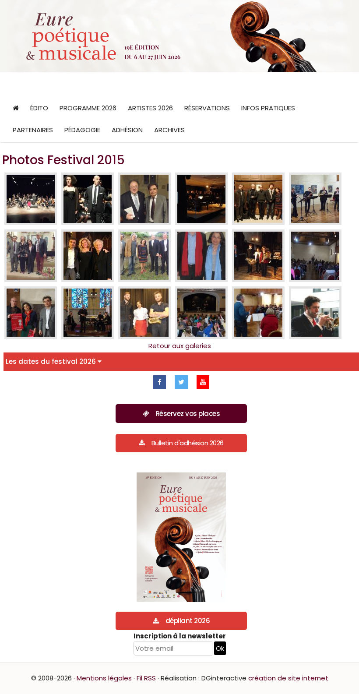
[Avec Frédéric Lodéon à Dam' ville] (144, 199)
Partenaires (33, 129)
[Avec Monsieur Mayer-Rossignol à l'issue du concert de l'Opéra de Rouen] (201, 255)
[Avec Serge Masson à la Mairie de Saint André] (30, 312)
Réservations (207, 108)
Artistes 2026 (150, 108)
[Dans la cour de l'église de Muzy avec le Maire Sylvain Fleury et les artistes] (144, 255)
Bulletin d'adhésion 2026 (187, 442)
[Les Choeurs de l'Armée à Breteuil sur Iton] (201, 199)
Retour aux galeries (179, 345)
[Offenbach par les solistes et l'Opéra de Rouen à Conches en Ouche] (87, 199)
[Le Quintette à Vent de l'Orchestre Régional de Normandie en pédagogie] (258, 312)
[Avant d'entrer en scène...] (315, 312)
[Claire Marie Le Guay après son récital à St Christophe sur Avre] (30, 255)
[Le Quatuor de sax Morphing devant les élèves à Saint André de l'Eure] (201, 312)
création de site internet (288, 678)
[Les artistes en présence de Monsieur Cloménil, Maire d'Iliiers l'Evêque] (258, 255)
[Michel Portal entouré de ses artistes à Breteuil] (258, 199)
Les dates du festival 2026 (52, 361)
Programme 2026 (88, 108)
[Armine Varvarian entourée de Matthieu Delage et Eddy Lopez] (144, 312)
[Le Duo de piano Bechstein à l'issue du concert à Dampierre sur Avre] (87, 255)
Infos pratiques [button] (268, 108)
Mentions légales (104, 678)
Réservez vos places (188, 413)
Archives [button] (169, 129)
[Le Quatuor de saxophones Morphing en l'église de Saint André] (87, 312)
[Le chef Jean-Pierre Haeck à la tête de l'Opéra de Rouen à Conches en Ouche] (30, 199)
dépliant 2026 (187, 620)
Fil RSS (146, 678)
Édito (39, 108)
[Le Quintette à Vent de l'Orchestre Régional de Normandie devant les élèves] (315, 255)
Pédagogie (82, 129)
